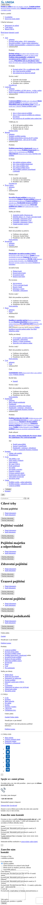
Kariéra (7, 705)
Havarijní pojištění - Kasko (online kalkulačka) (23, 43)
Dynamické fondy (18, 275)
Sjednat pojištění (8, 863)
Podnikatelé (8, 399)
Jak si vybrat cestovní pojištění (22, 113)
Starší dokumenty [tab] (10, 515)
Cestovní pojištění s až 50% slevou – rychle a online (25, 90)
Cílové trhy (8, 708)
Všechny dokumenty (8, 518)
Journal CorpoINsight (19, 446)
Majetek (7, 132)
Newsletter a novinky (15, 469)
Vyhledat (8, 489)
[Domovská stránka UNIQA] (7, 2)
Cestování (8, 87)
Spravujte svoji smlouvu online (22, 343)
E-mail (3, 889)
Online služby (6, 4)
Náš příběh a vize (14, 458)
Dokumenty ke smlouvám (13, 678)
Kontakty (8, 451)
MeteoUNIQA (9, 29)
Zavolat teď (13, 805)
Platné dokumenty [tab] (10, 513)
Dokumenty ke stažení (12, 25)
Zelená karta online (11, 689)
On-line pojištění (10, 680)
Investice (11, 245)
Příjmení (3, 830)
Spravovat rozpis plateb (12, 19)
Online (7, 480)
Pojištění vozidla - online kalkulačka (20, 482)
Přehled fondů (17, 271)
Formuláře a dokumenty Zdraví (22, 222)
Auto (6, 38)
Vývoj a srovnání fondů (20, 285)
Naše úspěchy (13, 462)
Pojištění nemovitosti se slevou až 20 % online (23, 138)
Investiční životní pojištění (13, 657)
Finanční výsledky (14, 471)
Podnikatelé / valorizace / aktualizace (24, 448)
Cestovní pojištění (14, 485)
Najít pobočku (13, 239)
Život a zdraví (9, 185)
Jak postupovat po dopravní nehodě (24, 73)
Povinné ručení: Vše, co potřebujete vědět (26, 69)
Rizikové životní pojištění (13, 659)
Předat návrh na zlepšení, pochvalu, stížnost (17, 867)
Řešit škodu (4, 32)
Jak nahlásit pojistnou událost (22, 162)
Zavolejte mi (13, 85)
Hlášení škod (9, 675)
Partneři (15, 381)
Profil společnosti (14, 466)
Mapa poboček (9, 701)
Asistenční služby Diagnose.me (23, 215)
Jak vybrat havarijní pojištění (22, 71)
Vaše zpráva (4, 899)
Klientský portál (14, 32)
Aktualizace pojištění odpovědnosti (20, 406)
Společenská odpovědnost (17, 475)
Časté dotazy (9, 27)
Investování (8, 241)
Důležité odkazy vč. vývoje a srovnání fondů (27, 217)
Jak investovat (17, 283)
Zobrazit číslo (5, 805)
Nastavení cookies (10, 741)
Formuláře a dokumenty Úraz (22, 220)
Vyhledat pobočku (18, 374)
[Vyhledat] (25, 498)
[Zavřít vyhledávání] (28, 498)
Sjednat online (13, 131)
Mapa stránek (9, 738)
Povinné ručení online (12, 652)
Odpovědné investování (16, 476)
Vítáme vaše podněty (15, 453)
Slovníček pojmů (14, 478)
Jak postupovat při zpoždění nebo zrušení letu (27, 118)
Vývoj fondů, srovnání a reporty (23, 338)
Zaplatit (3, 636)
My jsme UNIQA (14, 464)
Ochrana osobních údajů (16, 473)
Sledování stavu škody (12, 676)
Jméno (3, 826)
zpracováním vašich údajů (29, 841)
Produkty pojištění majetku (17, 136)
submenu (11, 39)
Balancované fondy (19, 276)
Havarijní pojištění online (13, 653)
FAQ (6, 684)
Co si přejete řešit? (6, 861)
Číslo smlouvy (5, 871)
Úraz (10, 189)
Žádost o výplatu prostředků (21, 341)
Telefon (3, 834)
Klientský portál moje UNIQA (14, 682)
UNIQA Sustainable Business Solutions (21, 409)
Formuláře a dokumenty (20, 290)
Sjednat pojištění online (29, 106)
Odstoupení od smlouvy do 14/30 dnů (17, 687)
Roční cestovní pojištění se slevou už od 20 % (23, 92)
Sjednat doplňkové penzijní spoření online (24, 328)
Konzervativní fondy (19, 273)
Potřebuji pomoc (6, 643)
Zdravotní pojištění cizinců (13, 661)
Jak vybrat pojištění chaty (21, 166)
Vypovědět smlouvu (9, 869)
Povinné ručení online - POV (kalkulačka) (22, 41)
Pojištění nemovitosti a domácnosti (16, 655)
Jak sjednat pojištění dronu (21, 167)
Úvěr (6, 360)
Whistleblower (13, 455)
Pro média (12, 467)
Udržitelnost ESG (10, 710)
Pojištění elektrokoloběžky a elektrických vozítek (24, 45)
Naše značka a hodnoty (16, 460)
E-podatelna (8, 17)
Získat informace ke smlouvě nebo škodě (16, 865)
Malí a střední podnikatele (17, 402)
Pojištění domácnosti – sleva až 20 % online (22, 140)
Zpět (3, 494)
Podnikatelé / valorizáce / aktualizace (20, 408)
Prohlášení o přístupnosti (12, 743)
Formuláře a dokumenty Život (22, 218)
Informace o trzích (18, 289)
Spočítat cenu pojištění (35, 62)
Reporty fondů (17, 287)
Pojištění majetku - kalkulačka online (20, 484)
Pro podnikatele (10, 668)
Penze (7, 308)
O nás (6, 457)
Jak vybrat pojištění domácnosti (23, 164)
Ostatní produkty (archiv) (21, 224)
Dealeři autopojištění (19, 444)
